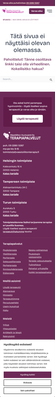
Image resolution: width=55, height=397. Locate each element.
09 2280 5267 (32, 3)
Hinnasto (7, 295)
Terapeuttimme (11, 299)
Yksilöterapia (10, 254)
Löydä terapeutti (12, 287)
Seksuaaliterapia (12, 261)
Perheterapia (10, 265)
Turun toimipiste (15, 202)
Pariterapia (9, 257)
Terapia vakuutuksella (40, 261)
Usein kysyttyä (11, 306)
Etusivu (7, 20)
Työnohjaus (35, 264)
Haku (5, 310)
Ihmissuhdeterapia (13, 269)
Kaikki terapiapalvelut (40, 272)
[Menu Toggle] (49, 11)
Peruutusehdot (11, 302)
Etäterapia (8, 273)
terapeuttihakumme (13, 231)
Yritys (6, 325)
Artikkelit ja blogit (12, 332)
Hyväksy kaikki (27, 374)
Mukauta (27, 382)
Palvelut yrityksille (38, 268)
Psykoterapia (10, 250)
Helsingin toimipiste (17, 160)
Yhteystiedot (10, 328)
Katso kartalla (10, 173)
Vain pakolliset (27, 390)
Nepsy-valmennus (38, 250)
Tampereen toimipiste (19, 181)
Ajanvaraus (9, 291)
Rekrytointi (9, 336)
